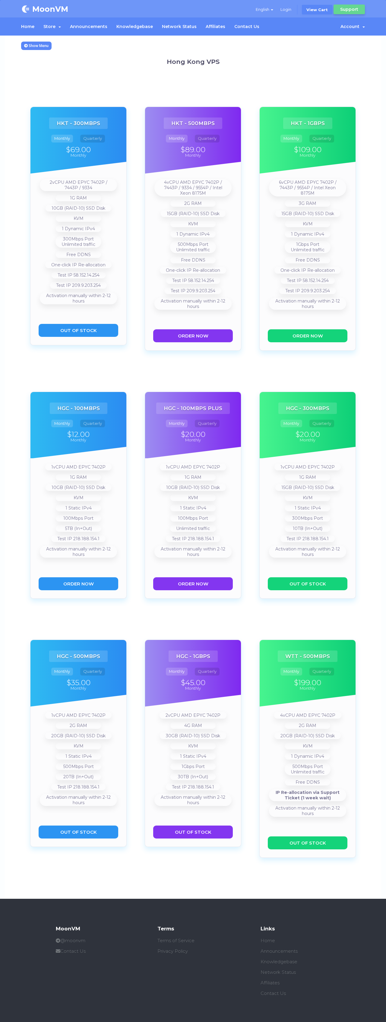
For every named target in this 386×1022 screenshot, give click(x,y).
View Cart (317, 9)
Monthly (62, 138)
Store (50, 26)
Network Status (179, 26)
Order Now (193, 336)
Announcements (88, 26)
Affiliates (215, 26)
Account (351, 26)
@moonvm (72, 940)
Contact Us (246, 26)
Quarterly (92, 138)
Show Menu (38, 45)
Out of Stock (78, 330)
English (263, 9)
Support (349, 9)
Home (27, 26)
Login (285, 9)
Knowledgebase (134, 26)
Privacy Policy (172, 951)
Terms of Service (176, 940)
